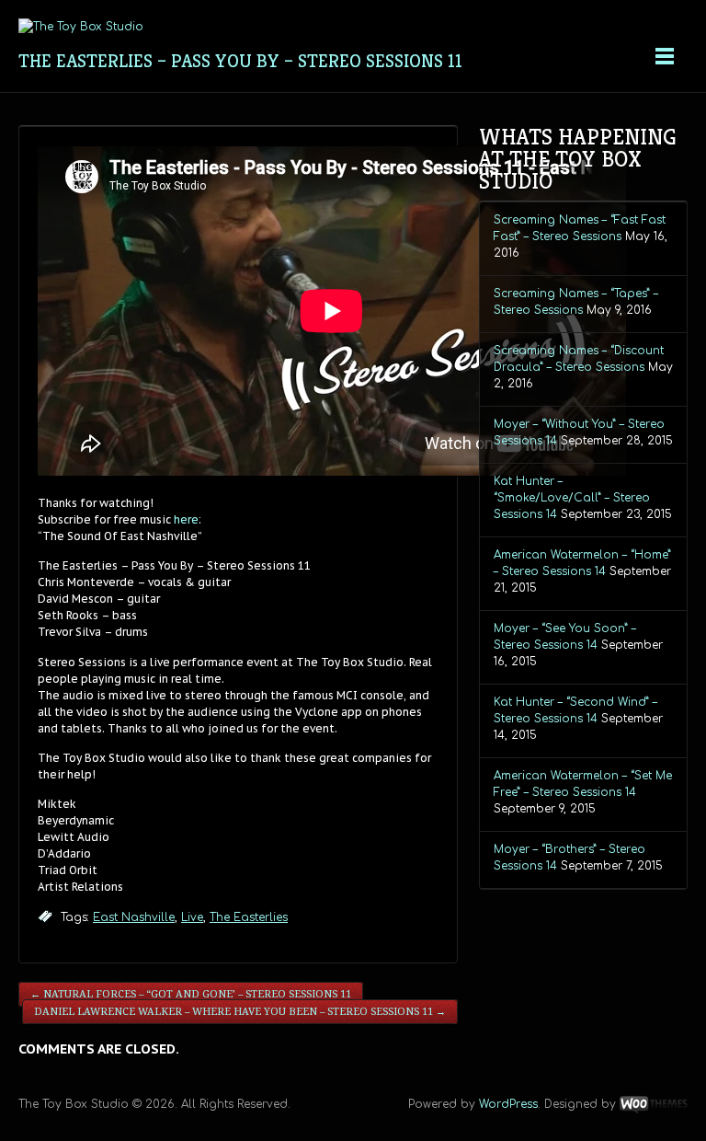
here (186, 519)
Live (192, 917)
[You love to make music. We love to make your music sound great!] (80, 26)
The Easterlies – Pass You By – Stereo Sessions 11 (240, 61)
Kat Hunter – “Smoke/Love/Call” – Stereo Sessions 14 (572, 498)
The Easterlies (249, 917)
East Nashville (134, 917)
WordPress (508, 1104)
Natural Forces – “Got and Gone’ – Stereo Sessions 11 (190, 994)
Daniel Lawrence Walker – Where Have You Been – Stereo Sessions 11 (240, 1012)
